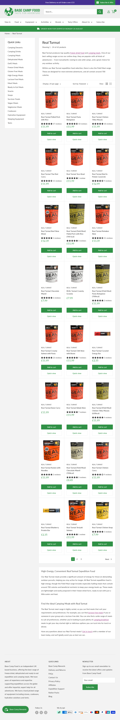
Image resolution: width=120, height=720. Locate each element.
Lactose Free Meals (15, 79)
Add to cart (51, 133)
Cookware (12, 111)
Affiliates (52, 685)
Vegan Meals (13, 103)
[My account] (108, 11)
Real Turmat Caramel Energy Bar (100, 352)
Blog (50, 696)
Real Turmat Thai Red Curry (49, 175)
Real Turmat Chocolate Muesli (50, 292)
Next (107, 559)
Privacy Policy (54, 681)
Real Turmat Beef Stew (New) (50, 232)
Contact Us (53, 677)
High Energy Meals (15, 75)
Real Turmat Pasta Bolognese (74, 118)
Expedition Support (56, 689)
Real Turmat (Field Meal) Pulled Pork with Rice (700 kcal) (76, 234)
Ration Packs (54, 692)
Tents (10, 123)
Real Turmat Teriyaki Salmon (75, 528)
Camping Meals (14, 55)
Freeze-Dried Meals (16, 67)
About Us (86, 22)
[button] (47, 124)
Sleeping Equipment (16, 119)
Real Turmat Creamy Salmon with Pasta (49, 352)
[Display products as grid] (107, 84)
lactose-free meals (95, 612)
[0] (113, 11)
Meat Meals (12, 83)
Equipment (29, 22)
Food (17, 22)
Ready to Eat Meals (15, 87)
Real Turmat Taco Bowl (76, 174)
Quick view (51, 139)
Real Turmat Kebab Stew (76, 408)
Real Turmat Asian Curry (50, 408)
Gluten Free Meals (15, 71)
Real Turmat (46, 114)
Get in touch (87, 631)
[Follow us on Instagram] (45, 712)
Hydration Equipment (16, 115)
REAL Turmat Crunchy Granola (75, 292)
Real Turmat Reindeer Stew (100, 232)
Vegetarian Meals (15, 107)
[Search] (100, 11)
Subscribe (100, 22)
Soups (10, 95)
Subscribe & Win (106, 2)
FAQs (51, 674)
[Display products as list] (111, 84)
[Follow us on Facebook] (36, 712)
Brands (58, 22)
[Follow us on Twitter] (41, 712)
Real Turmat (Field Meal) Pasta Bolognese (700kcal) (101, 294)
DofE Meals (12, 63)
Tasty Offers (73, 22)
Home (7, 33)
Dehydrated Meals (15, 59)
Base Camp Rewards (57, 666)
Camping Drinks (14, 51)
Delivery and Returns (57, 670)
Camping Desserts (15, 47)
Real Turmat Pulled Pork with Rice (50, 118)
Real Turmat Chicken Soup (102, 527)
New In (8, 22)
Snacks (10, 91)
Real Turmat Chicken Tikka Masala (100, 118)
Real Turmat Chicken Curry (100, 469)
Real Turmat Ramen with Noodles (50, 469)
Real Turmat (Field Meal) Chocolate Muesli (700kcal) (76, 470)
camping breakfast (101, 619)
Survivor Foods (14, 99)
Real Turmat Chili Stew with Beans (75, 352)
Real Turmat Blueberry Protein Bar (50, 528)
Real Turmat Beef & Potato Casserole (99, 175)
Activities (45, 22)
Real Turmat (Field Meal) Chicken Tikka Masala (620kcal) (101, 410)
